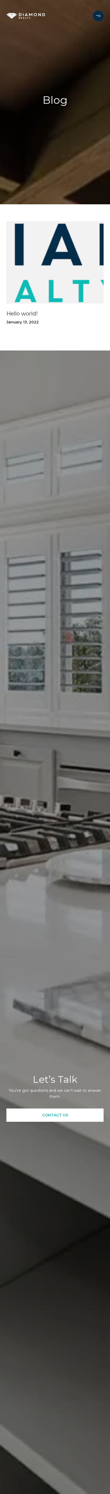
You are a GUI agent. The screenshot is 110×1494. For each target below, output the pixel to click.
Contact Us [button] (55, 1115)
